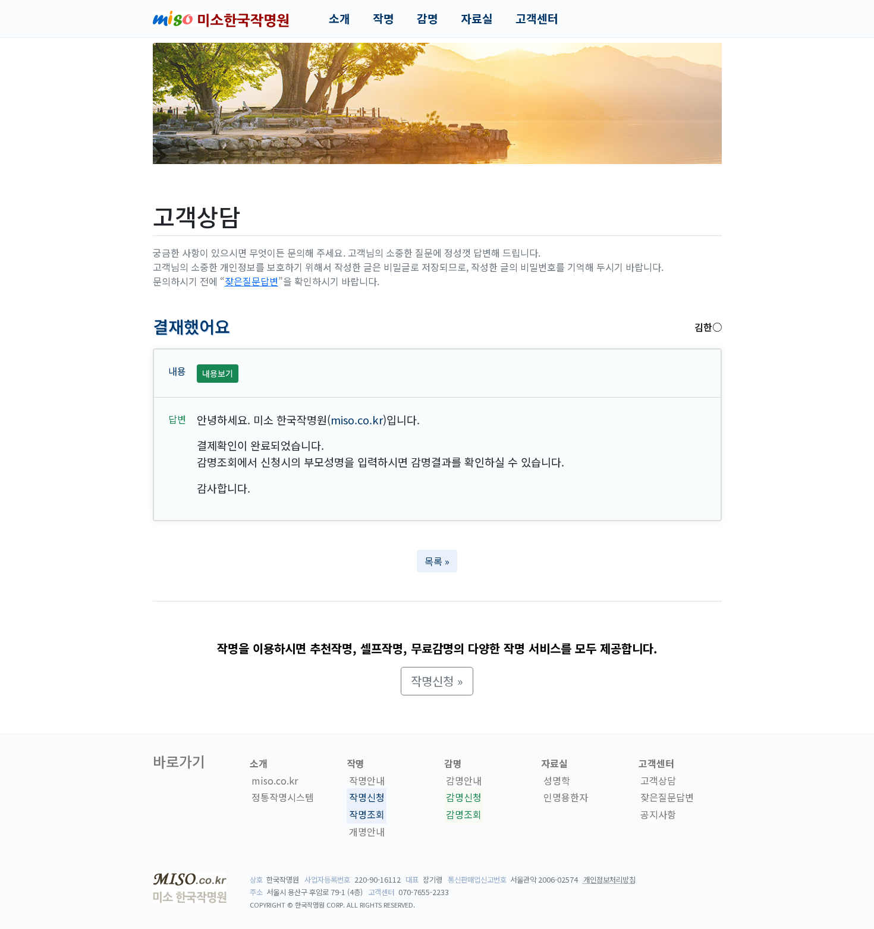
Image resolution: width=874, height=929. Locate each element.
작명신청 (367, 798)
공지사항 (658, 814)
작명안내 (367, 780)
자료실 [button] (477, 18)
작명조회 (367, 814)
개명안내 (367, 831)
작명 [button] (383, 18)
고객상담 (658, 780)
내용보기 (217, 373)
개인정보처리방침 (609, 879)
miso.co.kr (357, 419)
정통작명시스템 (282, 798)
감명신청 (464, 798)
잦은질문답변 (251, 281)
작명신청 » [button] (437, 680)
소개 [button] (339, 18)
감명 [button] (427, 18)
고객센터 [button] (536, 18)
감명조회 (464, 814)
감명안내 (464, 780)
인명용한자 (565, 798)
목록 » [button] (437, 561)
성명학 (556, 780)
